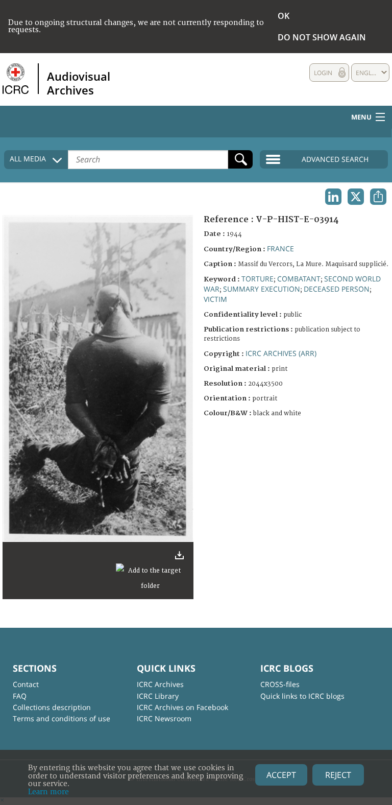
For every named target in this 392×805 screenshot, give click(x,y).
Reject (338, 774)
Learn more (48, 792)
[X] (356, 196)
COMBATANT (299, 278)
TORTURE (257, 278)
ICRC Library (158, 696)
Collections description (52, 707)
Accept (281, 774)
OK (283, 15)
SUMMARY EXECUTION (261, 289)
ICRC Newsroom (164, 718)
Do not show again (322, 37)
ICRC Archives (160, 684)
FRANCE (280, 248)
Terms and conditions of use (61, 718)
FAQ (20, 696)
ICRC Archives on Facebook (182, 707)
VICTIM (215, 299)
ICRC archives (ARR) (281, 353)
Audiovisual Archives (78, 82)
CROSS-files (280, 684)
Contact (26, 684)
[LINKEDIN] (333, 196)
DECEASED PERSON (337, 289)
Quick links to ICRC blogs (302, 696)
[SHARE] (378, 196)
